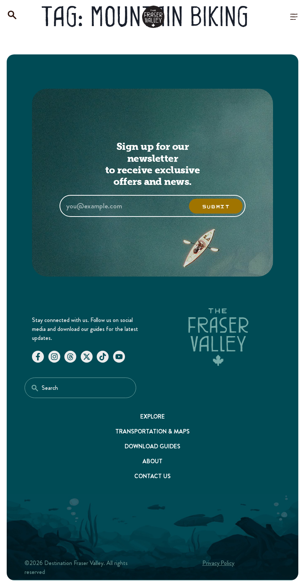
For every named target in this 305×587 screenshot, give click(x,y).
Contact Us (152, 476)
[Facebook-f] (38, 357)
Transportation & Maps (152, 431)
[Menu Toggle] (294, 17)
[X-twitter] (87, 357)
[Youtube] (119, 357)
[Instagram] (54, 357)
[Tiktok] (103, 357)
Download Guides (152, 446)
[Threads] (70, 357)
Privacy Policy (218, 563)
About (152, 461)
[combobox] (80, 388)
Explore (152, 416)
